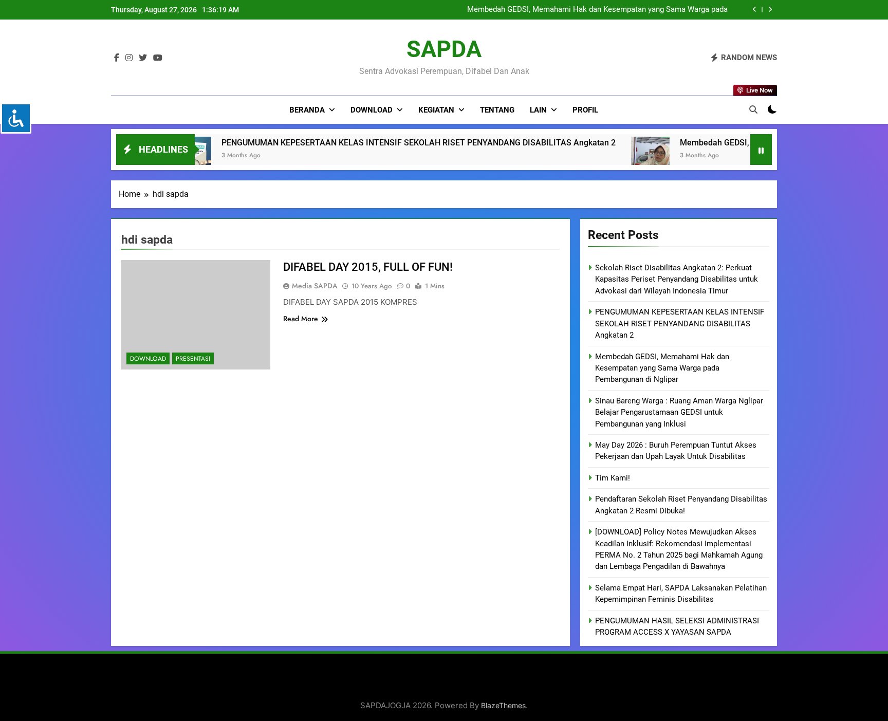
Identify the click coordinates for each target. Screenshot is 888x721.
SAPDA (444, 49)
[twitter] (143, 58)
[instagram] (129, 58)
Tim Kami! (612, 478)
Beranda (307, 110)
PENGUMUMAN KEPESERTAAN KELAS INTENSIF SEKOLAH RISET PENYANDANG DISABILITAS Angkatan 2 (370, 142)
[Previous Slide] (755, 9)
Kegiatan (436, 110)
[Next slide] (770, 9)
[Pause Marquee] (761, 149)
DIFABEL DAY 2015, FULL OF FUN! (368, 267)
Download (371, 110)
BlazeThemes (503, 705)
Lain (538, 110)
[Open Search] (753, 109)
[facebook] (116, 58)
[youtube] (157, 58)
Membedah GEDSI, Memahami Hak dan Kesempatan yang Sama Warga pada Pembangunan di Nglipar (597, 10)
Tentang (497, 110)
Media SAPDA (315, 286)
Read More (300, 318)
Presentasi (193, 358)
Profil (585, 110)
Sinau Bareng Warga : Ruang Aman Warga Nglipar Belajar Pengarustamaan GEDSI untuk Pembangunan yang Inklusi (679, 412)
